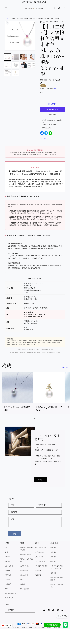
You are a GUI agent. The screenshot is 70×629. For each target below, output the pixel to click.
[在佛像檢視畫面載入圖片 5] (7, 64)
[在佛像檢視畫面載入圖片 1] (7, 57)
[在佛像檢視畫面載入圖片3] (23, 57)
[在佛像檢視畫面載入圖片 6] (15, 64)
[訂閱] (32, 610)
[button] (6, 8)
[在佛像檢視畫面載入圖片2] (15, 57)
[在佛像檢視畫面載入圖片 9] (7, 72)
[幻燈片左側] (31, 418)
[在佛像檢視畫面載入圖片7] (23, 64)
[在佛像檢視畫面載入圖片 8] (31, 64)
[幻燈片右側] (39, 418)
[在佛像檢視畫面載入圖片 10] (15, 72)
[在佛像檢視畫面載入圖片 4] (31, 57)
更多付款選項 (52, 114)
